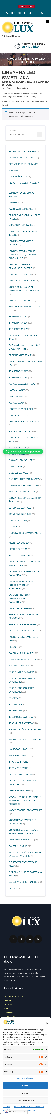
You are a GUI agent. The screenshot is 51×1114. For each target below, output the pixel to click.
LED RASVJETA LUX (13, 996)
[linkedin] (36, 13)
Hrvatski (12, 1111)
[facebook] (24, 13)
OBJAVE (8, 1004)
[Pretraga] (39, 134)
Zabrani (25, 1093)
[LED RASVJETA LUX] (17, 27)
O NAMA (8, 1000)
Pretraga (12, 130)
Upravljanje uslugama (25, 1078)
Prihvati (25, 1085)
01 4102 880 (16, 13)
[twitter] (30, 13)
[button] (47, 1022)
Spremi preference (25, 1100)
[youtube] (42, 13)
